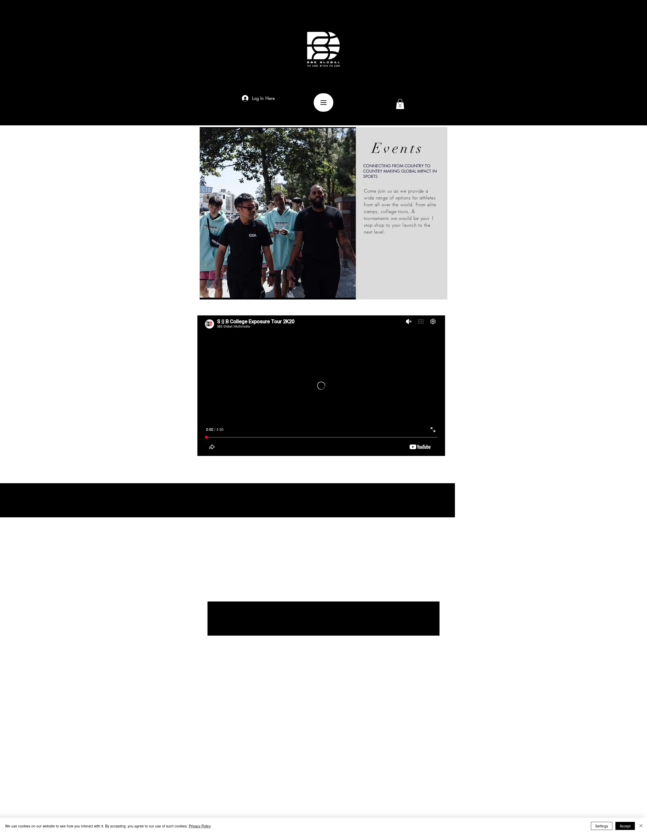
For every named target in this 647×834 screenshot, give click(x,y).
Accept (625, 825)
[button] (400, 104)
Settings (601, 825)
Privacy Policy (200, 825)
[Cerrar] (641, 826)
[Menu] (323, 102)
